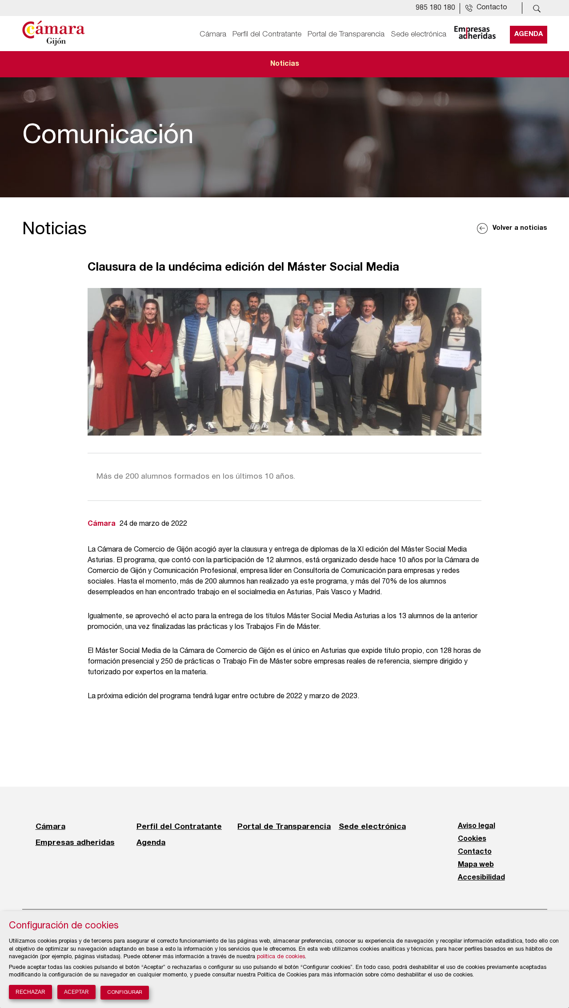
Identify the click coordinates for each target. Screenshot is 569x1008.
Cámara (213, 34)
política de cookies (281, 957)
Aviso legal (476, 826)
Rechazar (30, 992)
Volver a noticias (520, 228)
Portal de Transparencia (346, 34)
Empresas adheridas (75, 842)
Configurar (124, 992)
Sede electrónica (418, 34)
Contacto (475, 852)
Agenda (528, 34)
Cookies (472, 839)
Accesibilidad (481, 878)
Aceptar (76, 992)
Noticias (284, 64)
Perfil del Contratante (266, 34)
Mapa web (476, 865)
